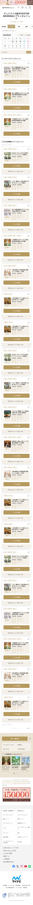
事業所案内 (18, 885)
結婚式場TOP (17, 780)
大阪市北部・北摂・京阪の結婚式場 (12, 781)
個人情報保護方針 (10, 887)
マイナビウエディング (7, 780)
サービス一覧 (11, 885)
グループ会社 (18, 887)
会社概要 (5, 885)
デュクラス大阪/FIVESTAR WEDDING (17, 783)
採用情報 (25, 887)
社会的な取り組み (26, 885)
